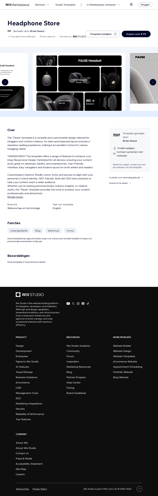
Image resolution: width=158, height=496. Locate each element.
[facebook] (83, 303)
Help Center (74, 382)
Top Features (23, 419)
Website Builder (122, 345)
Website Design (122, 350)
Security (20, 408)
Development (24, 350)
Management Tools (27, 393)
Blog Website (121, 377)
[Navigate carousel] (5, 82)
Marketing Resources (79, 366)
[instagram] (78, 303)
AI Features (22, 366)
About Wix (22, 442)
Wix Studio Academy (78, 345)
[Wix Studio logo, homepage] (30, 295)
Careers (20, 474)
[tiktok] (88, 303)
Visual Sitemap (24, 372)
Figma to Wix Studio (27, 361)
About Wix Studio (26, 448)
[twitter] (73, 303)
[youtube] (68, 303)
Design (20, 345)
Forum (70, 356)
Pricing (70, 387)
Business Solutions (26, 377)
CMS (18, 387)
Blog (69, 372)
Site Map (21, 469)
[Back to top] (139, 489)
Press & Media (24, 458)
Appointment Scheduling (127, 366)
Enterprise (22, 356)
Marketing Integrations (29, 403)
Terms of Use (22, 489)
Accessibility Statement (29, 463)
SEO (18, 398)
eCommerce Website (125, 361)
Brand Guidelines (76, 393)
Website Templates (124, 356)
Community (73, 350)
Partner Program (76, 377)
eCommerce (23, 382)
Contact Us (22, 453)
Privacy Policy (40, 489)
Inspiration (73, 361)
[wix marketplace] (17, 4)
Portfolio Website (123, 372)
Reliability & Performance (30, 414)
